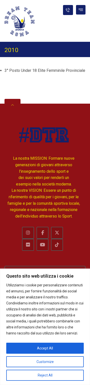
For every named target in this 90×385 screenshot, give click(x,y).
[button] (81, 10)
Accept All (45, 348)
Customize (45, 362)
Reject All (45, 375)
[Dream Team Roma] (19, 21)
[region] (45, 327)
